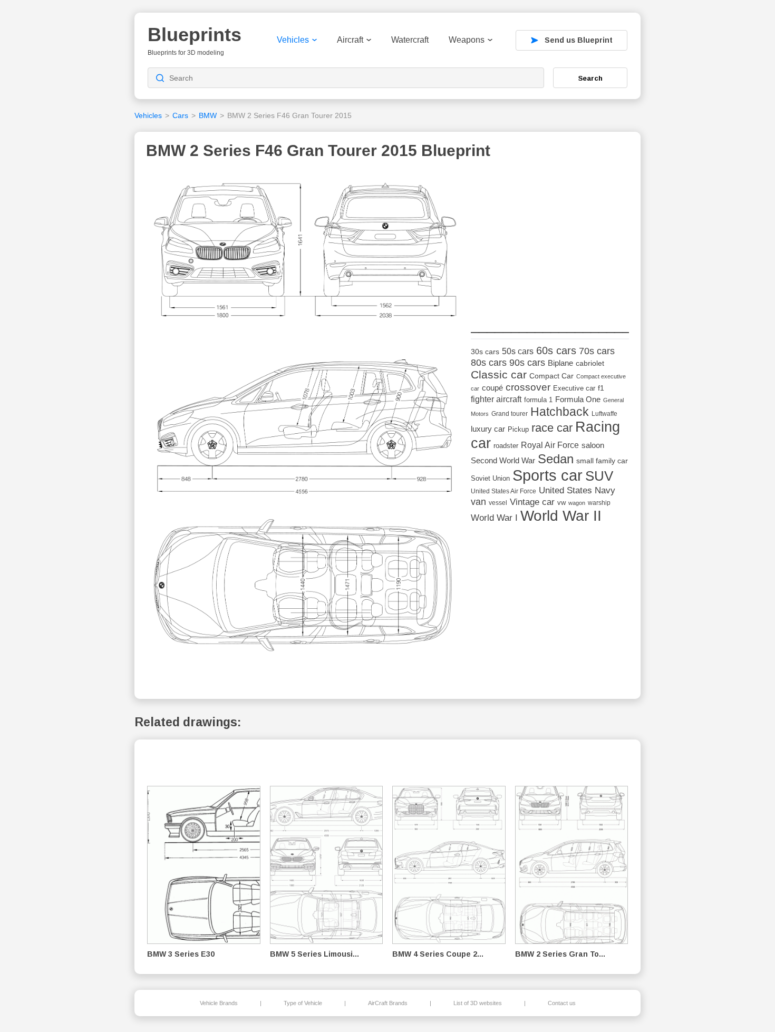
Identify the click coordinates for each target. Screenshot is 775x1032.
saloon (593, 445)
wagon (576, 503)
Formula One (577, 399)
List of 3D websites (477, 1003)
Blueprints (194, 34)
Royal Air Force (550, 445)
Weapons (467, 39)
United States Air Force (503, 491)
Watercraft (410, 39)
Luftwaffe (604, 413)
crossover (528, 387)
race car (552, 427)
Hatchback (559, 411)
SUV (599, 476)
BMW (208, 115)
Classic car (499, 374)
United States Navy (577, 490)
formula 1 (538, 400)
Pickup (518, 429)
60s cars (556, 350)
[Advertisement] (550, 238)
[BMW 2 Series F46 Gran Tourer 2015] (304, 424)
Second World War (503, 460)
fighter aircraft (496, 399)
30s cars (485, 352)
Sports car (547, 475)
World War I (494, 518)
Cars (180, 115)
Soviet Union (490, 478)
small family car (602, 461)
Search (590, 78)
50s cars (518, 351)
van (478, 501)
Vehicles (293, 39)
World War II (561, 516)
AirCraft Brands (388, 1003)
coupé (492, 387)
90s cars (527, 362)
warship (599, 503)
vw (561, 503)
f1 (601, 388)
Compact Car (551, 376)
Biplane (560, 362)
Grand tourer (509, 413)
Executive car (574, 388)
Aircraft (350, 39)
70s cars (597, 351)
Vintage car (532, 502)
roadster (505, 446)
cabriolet (590, 363)
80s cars (489, 362)
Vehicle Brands (219, 1003)
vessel (498, 503)
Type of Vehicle (303, 1003)
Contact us (562, 1003)
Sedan (556, 459)
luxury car (488, 428)
